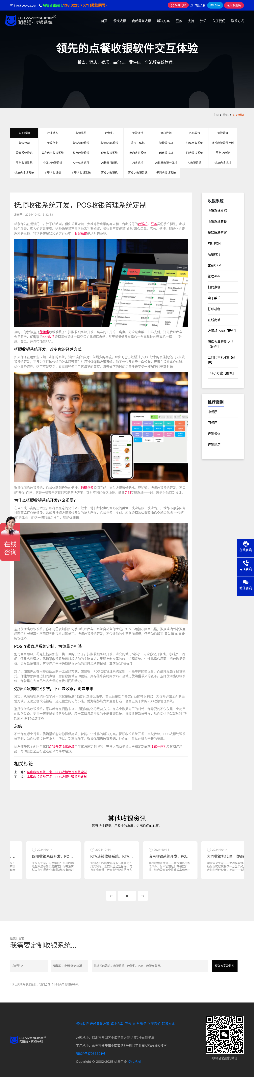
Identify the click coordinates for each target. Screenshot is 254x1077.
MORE (127, 896)
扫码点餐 (87, 488)
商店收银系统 (137, 152)
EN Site (215, 5)
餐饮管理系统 (81, 142)
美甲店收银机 (52, 172)
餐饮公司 (24, 142)
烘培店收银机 (223, 162)
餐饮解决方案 (217, 232)
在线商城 (214, 320)
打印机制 (214, 309)
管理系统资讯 (24, 152)
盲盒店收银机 (109, 172)
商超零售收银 (141, 21)
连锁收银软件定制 (223, 142)
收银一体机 (138, 142)
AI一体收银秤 (81, 162)
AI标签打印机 (109, 162)
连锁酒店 (214, 445)
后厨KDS (214, 254)
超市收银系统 (81, 152)
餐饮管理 (222, 133)
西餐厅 (212, 423)
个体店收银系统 (52, 162)
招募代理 (180, 5)
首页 (104, 21)
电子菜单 (214, 298)
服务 (179, 21)
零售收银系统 (24, 162)
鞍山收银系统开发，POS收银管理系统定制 (57, 772)
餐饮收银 (119, 21)
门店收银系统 (194, 152)
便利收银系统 (109, 152)
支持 (191, 21)
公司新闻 (238, 114)
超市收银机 (166, 152)
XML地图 (134, 1061)
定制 (127, 492)
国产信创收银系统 (52, 152)
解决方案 (163, 21)
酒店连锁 (166, 133)
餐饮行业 (52, 142)
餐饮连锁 (137, 133)
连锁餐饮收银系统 (61, 746)
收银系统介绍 (217, 211)
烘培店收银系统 (24, 172)
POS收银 (194, 133)
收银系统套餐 (217, 222)
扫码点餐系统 (194, 142)
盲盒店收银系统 (137, 172)
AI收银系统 (194, 162)
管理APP (214, 276)
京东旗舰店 (234, 5)
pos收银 (49, 337)
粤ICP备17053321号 (90, 1054)
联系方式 (237, 21)
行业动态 (52, 133)
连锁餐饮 (214, 434)
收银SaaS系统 (109, 142)
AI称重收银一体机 (166, 162)
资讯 (203, 21)
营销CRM (214, 265)
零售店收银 (223, 152)
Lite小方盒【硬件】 (222, 373)
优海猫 (44, 332)
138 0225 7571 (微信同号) (85, 5)
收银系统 (81, 133)
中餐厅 (212, 412)
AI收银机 (137, 162)
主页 (216, 114)
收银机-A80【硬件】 (223, 331)
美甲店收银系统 (81, 172)
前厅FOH (214, 243)
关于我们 (219, 21)
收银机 (109, 133)
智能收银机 (166, 142)
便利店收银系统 (166, 172)
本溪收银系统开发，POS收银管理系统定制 (57, 777)
